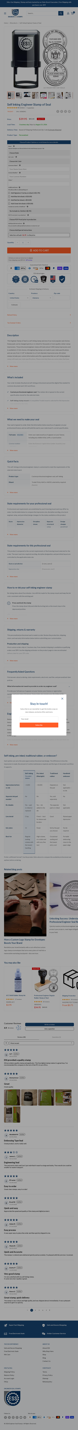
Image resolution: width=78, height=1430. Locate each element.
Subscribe (39, 725)
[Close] (62, 698)
